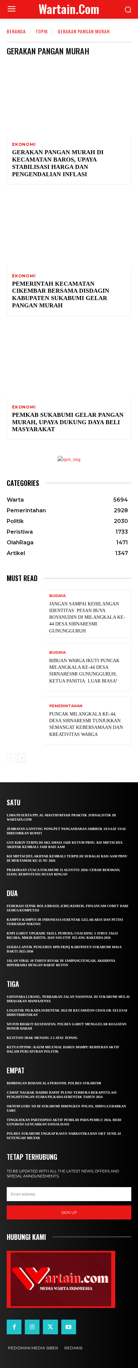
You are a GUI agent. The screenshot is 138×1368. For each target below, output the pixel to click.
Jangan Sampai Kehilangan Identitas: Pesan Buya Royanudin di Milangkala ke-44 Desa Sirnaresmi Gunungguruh (87, 617)
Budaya (57, 596)
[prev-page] (11, 758)
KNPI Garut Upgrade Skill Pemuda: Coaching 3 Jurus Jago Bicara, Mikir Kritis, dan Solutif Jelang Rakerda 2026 (62, 935)
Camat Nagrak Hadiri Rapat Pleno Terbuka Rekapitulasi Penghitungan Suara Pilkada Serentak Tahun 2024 (62, 1095)
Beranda (16, 31)
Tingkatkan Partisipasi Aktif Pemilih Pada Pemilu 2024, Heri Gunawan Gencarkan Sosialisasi (64, 1122)
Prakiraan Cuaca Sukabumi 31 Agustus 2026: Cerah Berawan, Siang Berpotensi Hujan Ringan (63, 872)
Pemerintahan (65, 706)
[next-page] (21, 758)
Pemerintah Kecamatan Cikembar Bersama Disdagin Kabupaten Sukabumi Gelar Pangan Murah (60, 294)
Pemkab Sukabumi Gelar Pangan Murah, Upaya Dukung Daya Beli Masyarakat (68, 422)
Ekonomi (24, 145)
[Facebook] (14, 1327)
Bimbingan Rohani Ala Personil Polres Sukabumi (54, 1083)
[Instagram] (32, 1327)
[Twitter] (50, 1327)
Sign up (69, 1212)
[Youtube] (68, 1327)
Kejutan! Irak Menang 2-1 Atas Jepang (42, 1038)
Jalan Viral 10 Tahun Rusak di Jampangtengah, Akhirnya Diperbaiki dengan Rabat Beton (61, 963)
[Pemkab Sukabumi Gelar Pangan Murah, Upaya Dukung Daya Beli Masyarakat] (69, 361)
